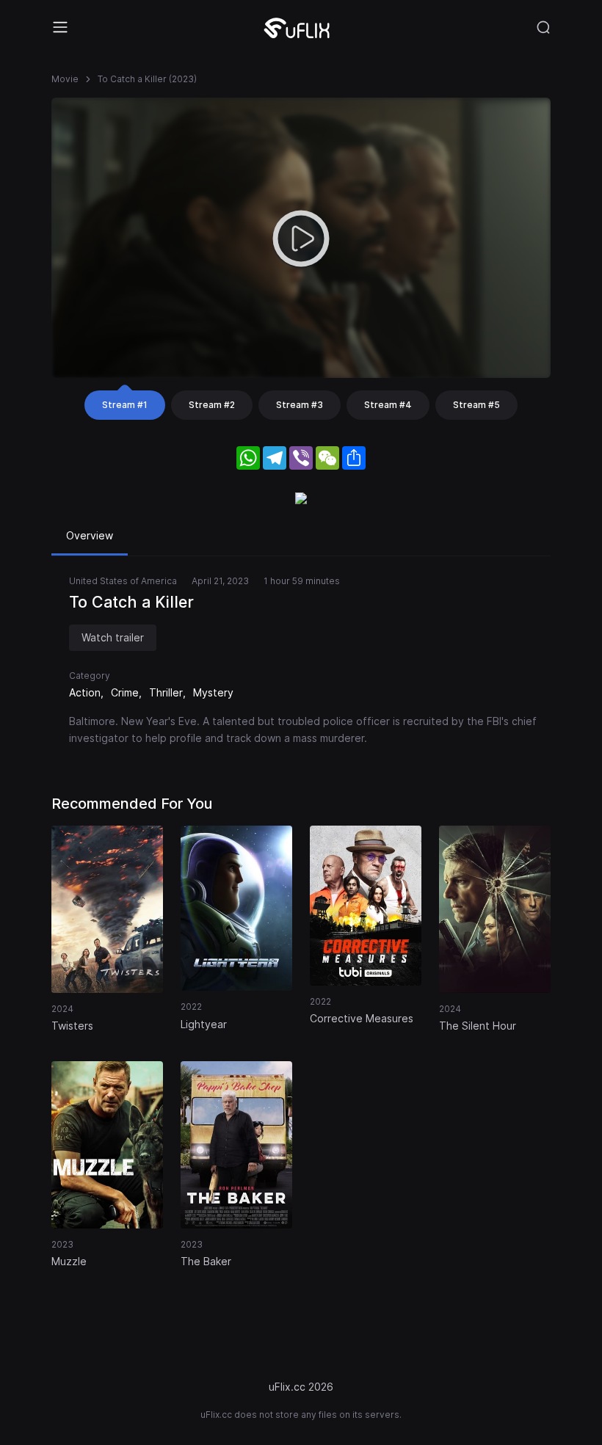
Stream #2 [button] (212, 404)
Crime (125, 692)
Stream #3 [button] (299, 404)
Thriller (166, 692)
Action (85, 692)
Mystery (213, 692)
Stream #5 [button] (476, 404)
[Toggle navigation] (60, 27)
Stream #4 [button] (388, 404)
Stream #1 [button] (125, 404)
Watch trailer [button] (112, 637)
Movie (65, 78)
